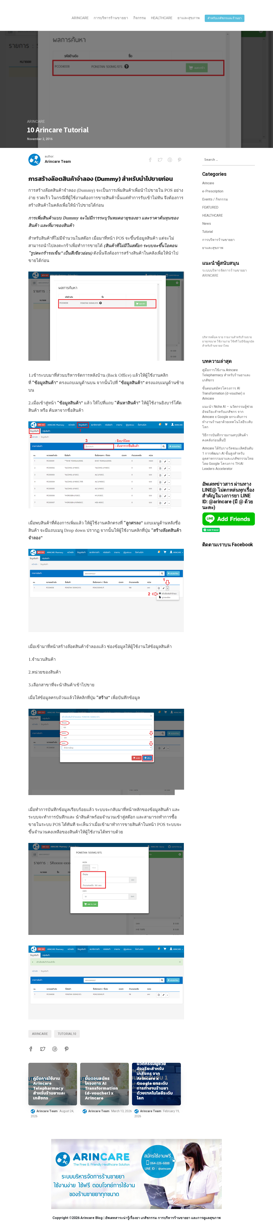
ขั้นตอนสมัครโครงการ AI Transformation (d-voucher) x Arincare (101, 1088)
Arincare (80, 18)
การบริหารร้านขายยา (111, 18)
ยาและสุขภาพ (188, 18)
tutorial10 (67, 1034)
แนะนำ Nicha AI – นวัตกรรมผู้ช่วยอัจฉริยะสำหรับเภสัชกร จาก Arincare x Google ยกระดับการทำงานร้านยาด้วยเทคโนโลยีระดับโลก (155, 1078)
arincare (40, 1034)
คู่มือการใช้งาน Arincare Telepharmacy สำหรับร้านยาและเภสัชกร (49, 1088)
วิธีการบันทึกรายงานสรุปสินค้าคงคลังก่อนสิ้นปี (225, 438)
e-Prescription (212, 191)
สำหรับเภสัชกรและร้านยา (225, 18)
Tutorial (207, 231)
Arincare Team (58, 162)
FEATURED (210, 207)
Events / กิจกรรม (215, 199)
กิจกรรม (139, 18)
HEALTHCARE (161, 18)
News (206, 223)
